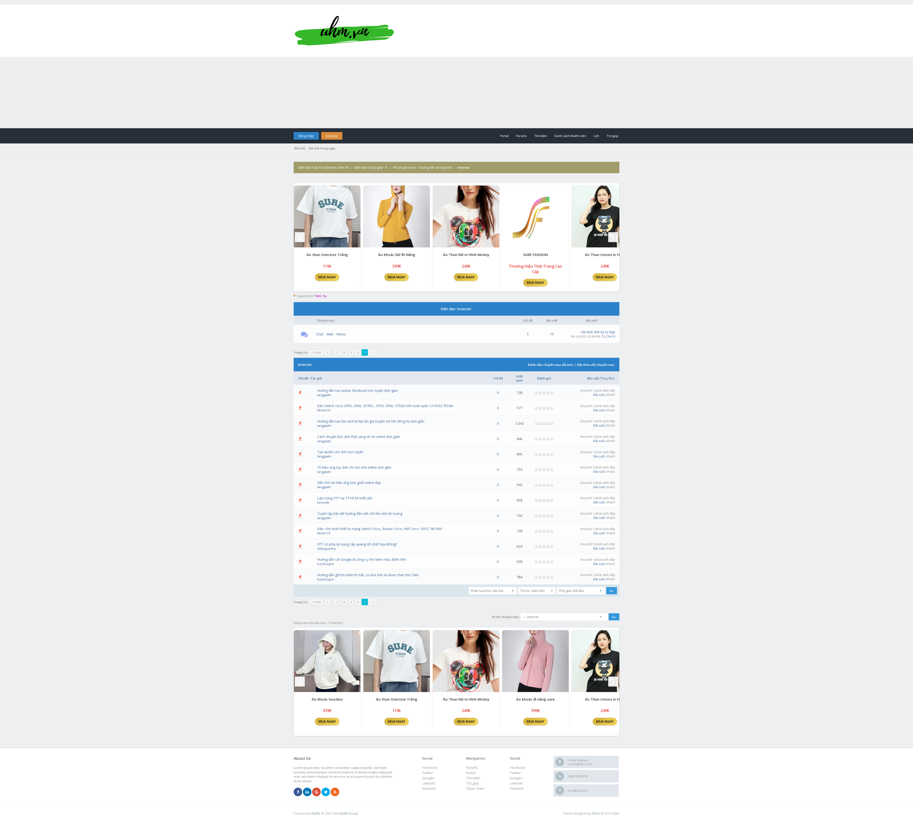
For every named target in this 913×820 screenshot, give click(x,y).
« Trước (316, 352)
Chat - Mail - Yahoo (331, 334)
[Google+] (316, 792)
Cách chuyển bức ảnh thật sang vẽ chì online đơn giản (358, 436)
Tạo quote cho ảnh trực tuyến (340, 452)
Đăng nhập (306, 136)
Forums (521, 136)
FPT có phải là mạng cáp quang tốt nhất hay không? (357, 544)
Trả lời (498, 378)
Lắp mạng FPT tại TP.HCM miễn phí (344, 498)
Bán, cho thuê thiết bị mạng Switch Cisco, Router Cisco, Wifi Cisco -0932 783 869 (379, 528)
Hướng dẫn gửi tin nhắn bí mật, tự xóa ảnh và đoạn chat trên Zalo (368, 575)
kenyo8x (323, 502)
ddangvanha (326, 548)
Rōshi (596, 813)
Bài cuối (593, 378)
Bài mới (300, 148)
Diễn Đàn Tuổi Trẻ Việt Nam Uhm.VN (323, 167)
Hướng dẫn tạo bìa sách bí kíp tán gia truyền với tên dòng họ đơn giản (370, 421)
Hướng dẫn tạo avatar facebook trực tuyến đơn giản (357, 390)
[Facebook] (298, 792)
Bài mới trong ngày (322, 148)
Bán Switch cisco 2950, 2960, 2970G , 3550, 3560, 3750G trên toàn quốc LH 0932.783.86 (385, 405)
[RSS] (335, 792)
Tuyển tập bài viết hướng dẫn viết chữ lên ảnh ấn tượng (359, 513)
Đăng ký (331, 136)
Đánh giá (544, 378)
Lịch (596, 136)
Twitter (515, 773)
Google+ (516, 778)
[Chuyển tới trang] (373, 352)
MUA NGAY (327, 277)
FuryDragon (325, 564)
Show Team (475, 788)
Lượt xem (519, 378)
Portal (504, 136)
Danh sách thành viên (570, 136)
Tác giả (316, 378)
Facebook (517, 767)
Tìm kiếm (540, 136)
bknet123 (323, 410)
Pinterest (517, 788)
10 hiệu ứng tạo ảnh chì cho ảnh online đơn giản (354, 467)
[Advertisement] (456, 92)
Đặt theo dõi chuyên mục (596, 365)
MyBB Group (349, 813)
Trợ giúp (612, 136)
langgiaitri (324, 395)
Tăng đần (607, 378)
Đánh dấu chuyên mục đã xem (550, 365)
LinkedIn (516, 783)
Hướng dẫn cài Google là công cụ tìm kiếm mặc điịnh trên (361, 559)
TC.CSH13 (608, 336)
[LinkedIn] (307, 792)
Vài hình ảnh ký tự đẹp (598, 332)
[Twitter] (325, 792)
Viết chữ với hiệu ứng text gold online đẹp (349, 482)
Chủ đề (303, 378)
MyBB (316, 813)
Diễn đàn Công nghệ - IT (371, 167)
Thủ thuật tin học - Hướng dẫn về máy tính (422, 167)
